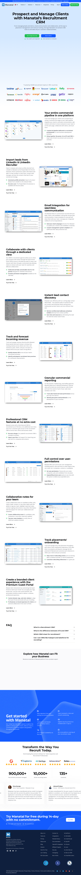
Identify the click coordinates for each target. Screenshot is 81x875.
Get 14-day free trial (32, 35)
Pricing (52, 4)
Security (54, 850)
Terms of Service (35, 871)
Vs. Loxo (66, 847)
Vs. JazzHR (66, 841)
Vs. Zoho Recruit (68, 850)
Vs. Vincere (66, 844)
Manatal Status (56, 838)
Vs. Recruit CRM (68, 852)
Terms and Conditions (45, 871)
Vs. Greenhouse (68, 838)
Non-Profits (55, 855)
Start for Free (74, 4)
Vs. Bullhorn (67, 833)
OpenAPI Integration (57, 844)
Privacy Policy (27, 871)
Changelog (55, 852)
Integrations (46, 4)
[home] (7, 4)
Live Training (43, 852)
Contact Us (55, 833)
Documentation (56, 841)
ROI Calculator (44, 855)
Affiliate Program (56, 847)
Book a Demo (65, 4)
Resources (43, 841)
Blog (41, 844)
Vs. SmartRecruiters (69, 855)
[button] (16, 5)
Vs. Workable (67, 836)
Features (42, 836)
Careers (42, 847)
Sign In (58, 4)
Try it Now (70, 819)
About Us (42, 833)
